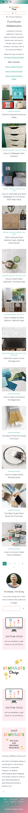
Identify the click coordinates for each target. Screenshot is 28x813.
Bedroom (5, 188)
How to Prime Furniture (14, 71)
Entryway (5, 232)
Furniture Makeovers (14, 111)
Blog (6, 801)
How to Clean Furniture (14, 67)
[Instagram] (10, 1)
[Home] (7, 17)
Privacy (21, 801)
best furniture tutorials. (15, 57)
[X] (7, 1)
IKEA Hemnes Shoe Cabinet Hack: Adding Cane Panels (14, 240)
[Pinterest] (10, 804)
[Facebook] (3, 1)
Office (24, 150)
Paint (24, 275)
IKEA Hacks (18, 150)
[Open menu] (12, 13)
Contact (13, 801)
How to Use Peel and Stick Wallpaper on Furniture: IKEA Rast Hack (14, 197)
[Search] (23, 608)
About (22, 799)
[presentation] (14, 97)
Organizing (14, 355)
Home (5, 799)
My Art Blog (14, 799)
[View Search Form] (16, 13)
